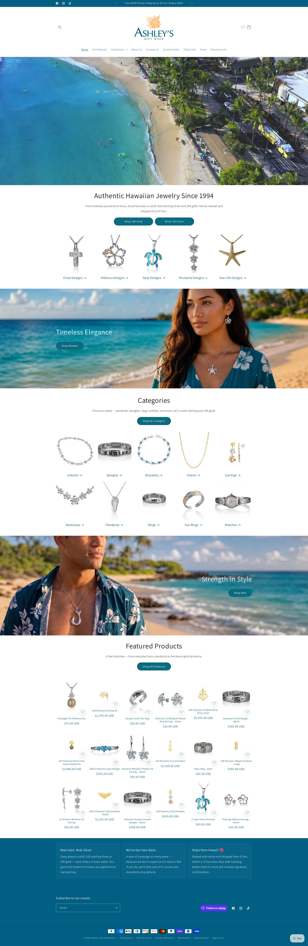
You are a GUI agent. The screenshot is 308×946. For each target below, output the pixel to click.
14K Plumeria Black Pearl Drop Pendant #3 (72, 763)
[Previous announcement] (116, 3)
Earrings (231, 475)
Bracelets (152, 475)
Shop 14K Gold (133, 221)
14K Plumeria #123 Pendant (170, 811)
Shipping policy (201, 938)
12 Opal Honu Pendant (203, 819)
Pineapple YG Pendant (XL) (72, 718)
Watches (231, 525)
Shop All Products (154, 666)
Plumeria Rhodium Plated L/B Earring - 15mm (137, 770)
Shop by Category (154, 421)
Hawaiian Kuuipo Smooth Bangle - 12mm (137, 821)
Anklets (73, 475)
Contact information (164, 938)
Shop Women (70, 345)
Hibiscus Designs (112, 278)
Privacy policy (126, 938)
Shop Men (240, 592)
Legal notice (218, 938)
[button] (60, 27)
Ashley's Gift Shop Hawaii (104, 938)
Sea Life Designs (231, 278)
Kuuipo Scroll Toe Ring (137, 718)
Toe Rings (191, 525)
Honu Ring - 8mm (203, 768)
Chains (191, 475)
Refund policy (184, 938)
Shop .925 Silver (174, 221)
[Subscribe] (116, 908)
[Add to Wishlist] (82, 712)
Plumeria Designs (191, 278)
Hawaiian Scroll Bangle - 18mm (236, 720)
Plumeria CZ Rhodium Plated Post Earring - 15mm (170, 720)
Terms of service (143, 938)
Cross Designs (73, 278)
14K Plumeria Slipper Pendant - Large (236, 763)
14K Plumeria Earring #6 (104, 710)
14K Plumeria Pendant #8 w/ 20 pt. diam (203, 711)
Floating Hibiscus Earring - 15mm (236, 821)
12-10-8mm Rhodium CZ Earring (71, 821)
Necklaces (73, 525)
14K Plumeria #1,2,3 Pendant (170, 761)
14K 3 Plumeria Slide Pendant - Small (104, 813)
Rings (152, 525)
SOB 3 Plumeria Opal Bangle (104, 768)
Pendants (112, 525)
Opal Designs (152, 278)
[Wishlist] (243, 27)
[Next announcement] (192, 3)
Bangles (112, 475)
